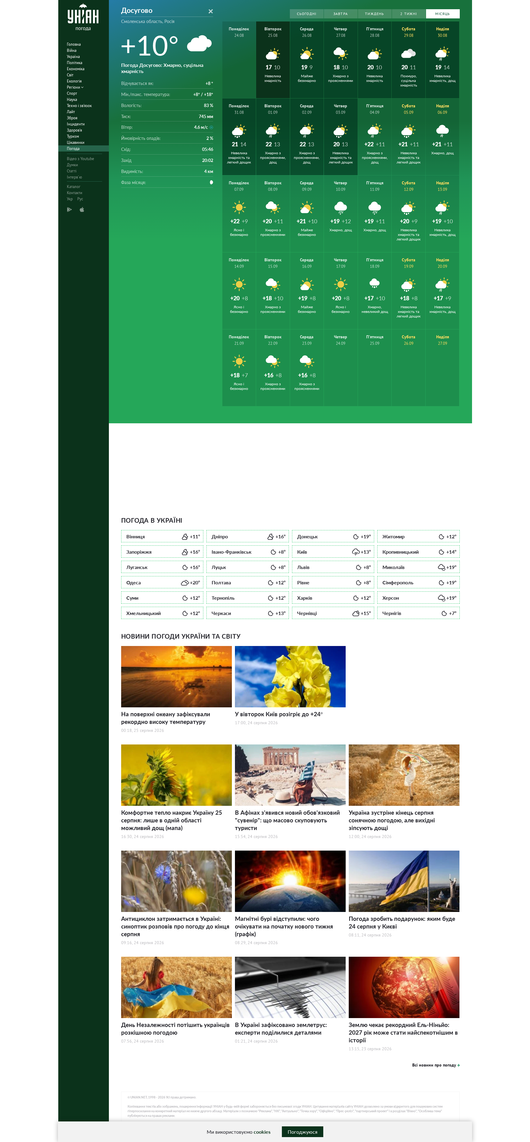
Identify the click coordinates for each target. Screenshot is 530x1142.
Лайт (71, 111)
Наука (72, 99)
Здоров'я (74, 130)
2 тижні (408, 13)
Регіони (74, 87)
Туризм (73, 136)
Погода (73, 148)
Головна (74, 44)
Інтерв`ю (74, 177)
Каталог (73, 186)
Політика (74, 62)
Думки (72, 164)
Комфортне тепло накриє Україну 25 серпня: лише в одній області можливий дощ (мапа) (171, 820)
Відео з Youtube (80, 158)
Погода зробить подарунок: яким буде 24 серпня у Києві (402, 922)
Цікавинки (75, 142)
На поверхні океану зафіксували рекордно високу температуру (165, 717)
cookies (262, 1132)
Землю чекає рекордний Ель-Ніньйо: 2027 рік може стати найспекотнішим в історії (403, 1032)
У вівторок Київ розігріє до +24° (279, 713)
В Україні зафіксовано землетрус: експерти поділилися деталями (281, 1028)
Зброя (72, 118)
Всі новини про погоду (434, 1065)
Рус (80, 199)
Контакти (74, 192)
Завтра (340, 13)
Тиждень (374, 13)
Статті (71, 171)
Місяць (442, 13)
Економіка (75, 68)
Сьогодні (307, 13)
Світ (70, 75)
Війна (71, 50)
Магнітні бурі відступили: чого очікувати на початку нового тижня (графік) (284, 926)
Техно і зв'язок (79, 105)
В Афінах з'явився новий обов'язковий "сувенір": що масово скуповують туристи (287, 820)
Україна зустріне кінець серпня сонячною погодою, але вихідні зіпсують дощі (392, 820)
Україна (73, 56)
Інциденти (76, 124)
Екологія (74, 81)
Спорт (72, 93)
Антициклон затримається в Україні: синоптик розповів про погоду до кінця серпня (175, 926)
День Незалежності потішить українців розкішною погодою (175, 1028)
